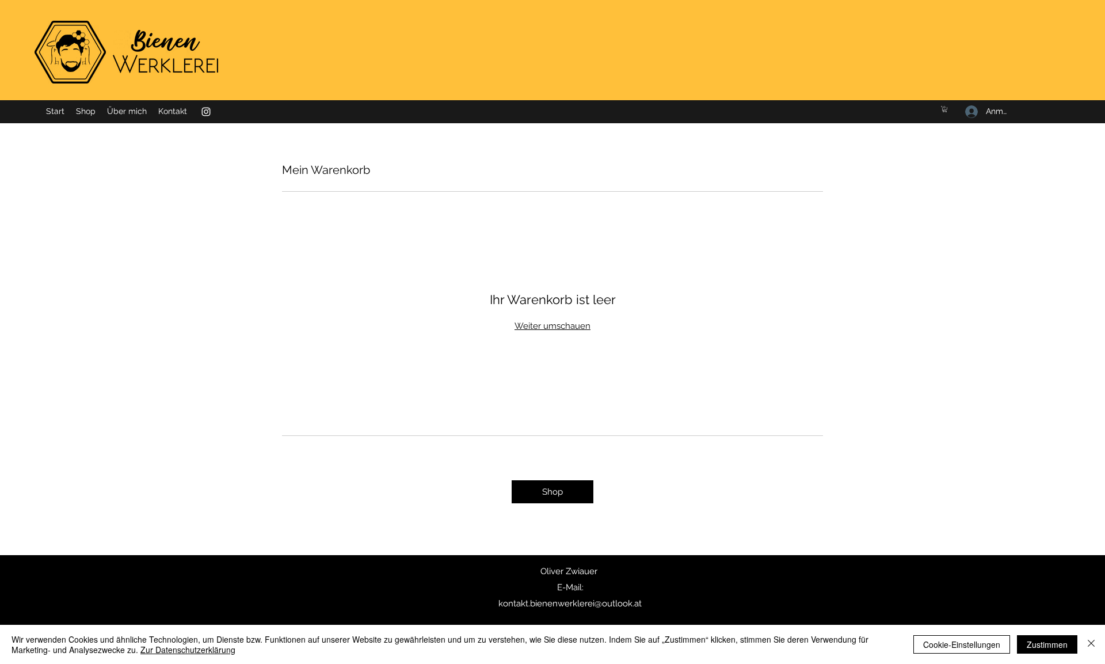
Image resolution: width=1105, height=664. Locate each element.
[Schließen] (1091, 644)
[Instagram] (206, 111)
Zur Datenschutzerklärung (187, 649)
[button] (944, 109)
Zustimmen (1047, 644)
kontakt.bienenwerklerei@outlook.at (570, 603)
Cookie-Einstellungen (961, 644)
